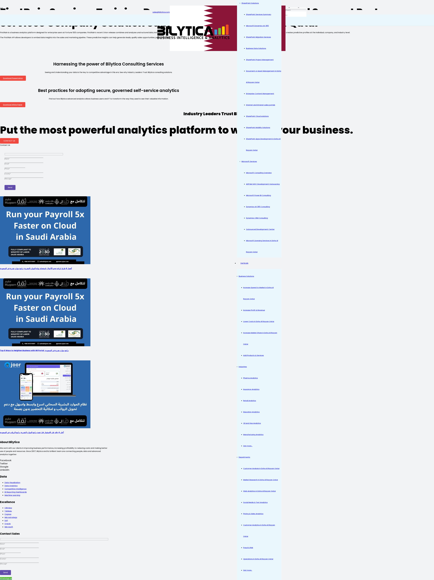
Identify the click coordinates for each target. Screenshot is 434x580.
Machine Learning (12, 495)
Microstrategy (11, 517)
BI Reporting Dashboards (16, 492)
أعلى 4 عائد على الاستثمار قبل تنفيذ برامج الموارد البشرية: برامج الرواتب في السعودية (32, 432)
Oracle (8, 523)
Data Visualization (12, 482)
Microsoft (9, 527)
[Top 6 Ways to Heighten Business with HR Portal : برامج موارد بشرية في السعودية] (45, 345)
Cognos (8, 514)
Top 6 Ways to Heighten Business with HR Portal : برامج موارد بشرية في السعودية (34, 350)
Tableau (8, 511)
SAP (6, 520)
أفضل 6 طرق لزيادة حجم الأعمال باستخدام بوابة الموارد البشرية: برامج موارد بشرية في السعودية (36, 268)
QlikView (8, 508)
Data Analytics (11, 485)
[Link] (192, 39)
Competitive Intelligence (15, 489)
